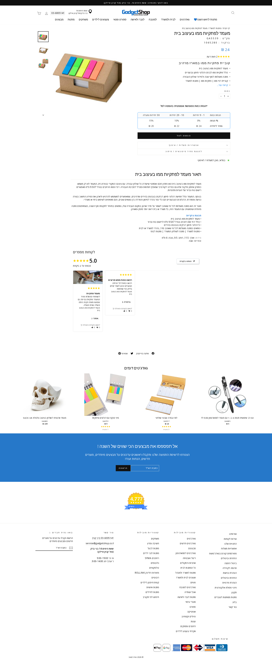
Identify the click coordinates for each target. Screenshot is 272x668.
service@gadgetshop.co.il (100, 543)
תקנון (234, 592)
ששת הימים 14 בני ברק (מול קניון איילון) (78, 11)
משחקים (83, 19)
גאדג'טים (185, 19)
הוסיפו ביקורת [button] (186, 261)
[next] (255, 402)
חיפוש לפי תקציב (151, 597)
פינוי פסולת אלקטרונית (226, 587)
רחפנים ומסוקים (188, 626)
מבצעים (59, 19)
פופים (193, 582)
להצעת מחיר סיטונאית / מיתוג (184, 151)
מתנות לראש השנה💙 (205, 19)
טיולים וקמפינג (189, 616)
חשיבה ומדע (153, 543)
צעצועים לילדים (100, 19)
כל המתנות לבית (188, 567)
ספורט (193, 606)
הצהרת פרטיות (229, 582)
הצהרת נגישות (230, 572)
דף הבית (226, 28)
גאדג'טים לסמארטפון (186, 553)
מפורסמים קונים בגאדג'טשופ (223, 553)
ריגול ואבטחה (189, 558)
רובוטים (155, 577)
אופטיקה (191, 611)
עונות (193, 621)
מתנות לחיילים (152, 592)
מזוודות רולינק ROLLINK (147, 572)
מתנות (71, 19)
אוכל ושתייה (190, 592)
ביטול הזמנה (230, 563)
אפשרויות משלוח (229, 548)
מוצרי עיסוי (190, 601)
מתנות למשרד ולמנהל (185, 572)
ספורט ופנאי (119, 19)
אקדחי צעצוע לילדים (186, 631)
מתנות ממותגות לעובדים (225, 597)
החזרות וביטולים (229, 558)
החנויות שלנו (230, 543)
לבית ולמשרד (168, 19)
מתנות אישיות (152, 587)
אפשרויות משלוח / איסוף (184, 145)
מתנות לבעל (153, 548)
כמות (227, 91)
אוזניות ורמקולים (188, 563)
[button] (93, 327)
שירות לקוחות (230, 538)
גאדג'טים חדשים (188, 543)
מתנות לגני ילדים (151, 553)
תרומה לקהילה (230, 568)
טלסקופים (154, 567)
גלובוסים (155, 563)
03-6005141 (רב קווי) (103, 538)
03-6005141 (57, 13)
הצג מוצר (45, 397)
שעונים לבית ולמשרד (186, 577)
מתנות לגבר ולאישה (186, 597)
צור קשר (233, 607)
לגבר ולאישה (137, 19)
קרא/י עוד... (222, 85)
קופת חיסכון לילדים (150, 582)
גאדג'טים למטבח (187, 587)
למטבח (153, 19)
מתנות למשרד (215, 28)
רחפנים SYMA (152, 558)
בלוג (234, 602)
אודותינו (233, 533)
